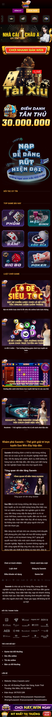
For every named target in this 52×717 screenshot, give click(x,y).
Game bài (39, 574)
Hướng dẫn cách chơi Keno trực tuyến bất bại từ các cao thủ (26, 389)
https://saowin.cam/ (21, 681)
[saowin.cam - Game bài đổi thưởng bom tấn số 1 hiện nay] (26, 4)
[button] (3, 4)
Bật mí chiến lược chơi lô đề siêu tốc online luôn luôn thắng (26, 310)
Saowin (7, 453)
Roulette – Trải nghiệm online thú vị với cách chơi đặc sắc (26, 427)
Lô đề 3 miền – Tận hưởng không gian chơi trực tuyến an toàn (26, 349)
